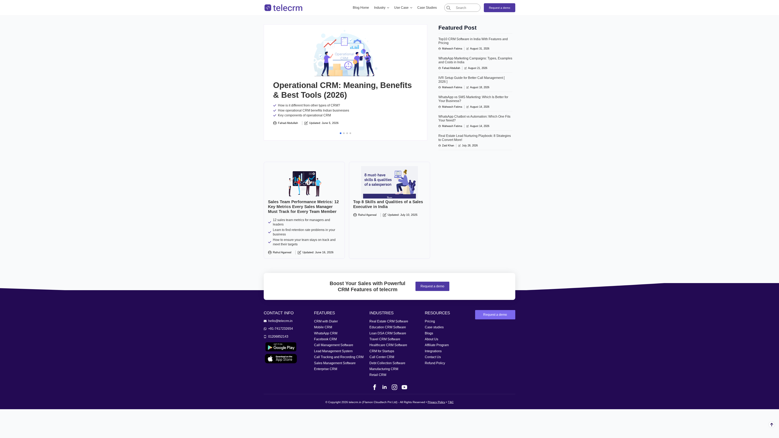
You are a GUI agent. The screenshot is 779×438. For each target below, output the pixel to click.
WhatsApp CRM (325, 333)
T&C (451, 402)
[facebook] (374, 387)
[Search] (448, 8)
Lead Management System (333, 351)
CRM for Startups (381, 351)
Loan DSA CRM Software (387, 333)
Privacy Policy (436, 402)
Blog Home (361, 7)
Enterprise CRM (325, 369)
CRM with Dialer (326, 321)
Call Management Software (333, 345)
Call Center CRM (381, 357)
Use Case (401, 7)
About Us (431, 339)
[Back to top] (771, 424)
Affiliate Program (437, 345)
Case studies (434, 327)
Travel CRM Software (384, 339)
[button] (340, 133)
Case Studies (427, 7)
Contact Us (433, 357)
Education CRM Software (387, 327)
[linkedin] (384, 387)
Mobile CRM (323, 327)
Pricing (430, 321)
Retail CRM (377, 375)
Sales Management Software (335, 363)
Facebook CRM (325, 339)
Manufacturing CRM (383, 369)
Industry (379, 7)
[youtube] (404, 387)
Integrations (433, 351)
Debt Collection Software (387, 363)
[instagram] (394, 387)
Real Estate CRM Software (388, 321)
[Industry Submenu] (389, 7)
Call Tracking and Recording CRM (339, 357)
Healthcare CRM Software (388, 345)
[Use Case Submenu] (412, 7)
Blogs (429, 333)
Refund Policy (435, 363)
